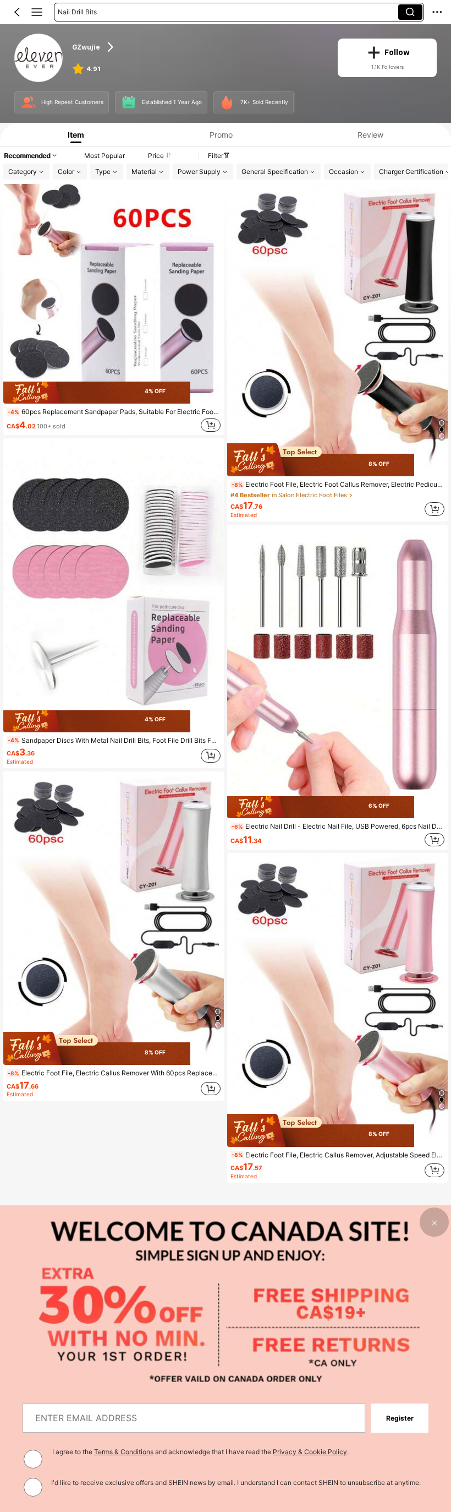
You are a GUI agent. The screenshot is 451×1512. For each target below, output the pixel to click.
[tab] (73, 134)
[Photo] (28, 102)
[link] (39, 58)
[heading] (197, 47)
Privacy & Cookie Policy (310, 1452)
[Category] (37, 12)
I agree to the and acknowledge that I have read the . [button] (200, 1452)
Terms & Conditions (123, 1452)
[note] (13, 412)
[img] (113, 393)
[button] (17, 12)
